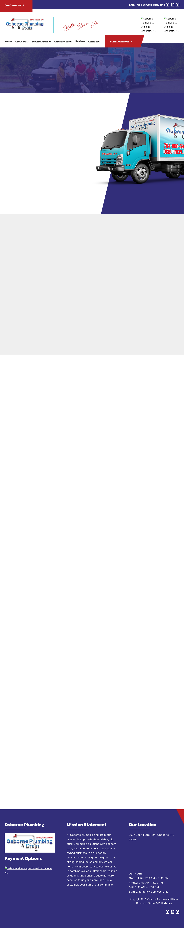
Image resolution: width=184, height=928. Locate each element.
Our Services (62, 41)
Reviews (80, 41)
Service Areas (40, 41)
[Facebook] (167, 4)
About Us (20, 41)
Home (8, 41)
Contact (93, 41)
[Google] (177, 4)
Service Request (153, 5)
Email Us (134, 5)
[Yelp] (172, 4)
